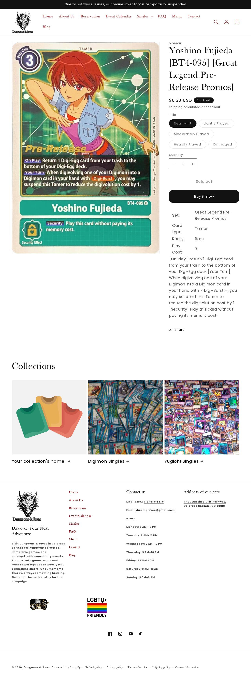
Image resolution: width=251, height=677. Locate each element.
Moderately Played (194, 134)
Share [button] (180, 329)
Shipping (176, 107)
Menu (73, 539)
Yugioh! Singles (182, 461)
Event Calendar (80, 516)
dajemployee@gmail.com (155, 510)
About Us (76, 500)
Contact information (187, 667)
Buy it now (204, 196)
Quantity (176, 155)
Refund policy (93, 667)
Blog (72, 555)
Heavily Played (190, 145)
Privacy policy (115, 667)
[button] (144, 16)
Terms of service (137, 667)
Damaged (225, 145)
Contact (74, 547)
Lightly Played (219, 124)
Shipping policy (161, 667)
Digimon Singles (106, 461)
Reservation (77, 508)
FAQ (72, 531)
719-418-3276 (154, 501)
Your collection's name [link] (39, 461)
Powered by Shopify (66, 667)
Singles (74, 523)
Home (73, 492)
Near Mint (185, 124)
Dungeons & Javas (37, 667)
